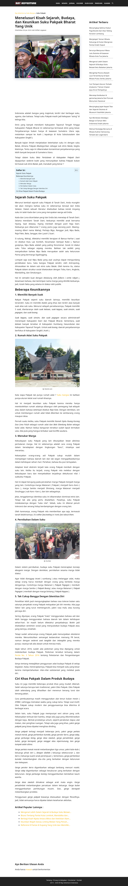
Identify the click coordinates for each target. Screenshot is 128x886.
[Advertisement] (47, 96)
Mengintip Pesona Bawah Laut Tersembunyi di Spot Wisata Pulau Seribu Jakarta (100, 76)
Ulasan (107, 3)
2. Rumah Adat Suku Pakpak (28, 181)
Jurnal (72, 3)
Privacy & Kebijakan (60, 880)
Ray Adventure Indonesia (69, 883)
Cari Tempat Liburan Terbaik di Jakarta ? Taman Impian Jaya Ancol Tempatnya (100, 87)
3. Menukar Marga (25, 183)
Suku (58, 3)
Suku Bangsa (30, 13)
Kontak (79, 880)
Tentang (49, 880)
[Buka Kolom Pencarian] (112, 3)
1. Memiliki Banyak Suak (27, 179)
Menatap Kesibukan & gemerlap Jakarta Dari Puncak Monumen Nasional (101, 98)
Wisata (64, 3)
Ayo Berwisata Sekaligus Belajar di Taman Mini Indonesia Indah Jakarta (98, 121)
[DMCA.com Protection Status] (99, 17)
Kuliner (79, 3)
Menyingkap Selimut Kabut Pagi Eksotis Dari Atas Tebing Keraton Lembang (100, 31)
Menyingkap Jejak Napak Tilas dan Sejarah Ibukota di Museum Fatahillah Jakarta (101, 109)
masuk (29, 869)
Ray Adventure (20, 13)
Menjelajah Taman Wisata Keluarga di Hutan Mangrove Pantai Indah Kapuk (100, 42)
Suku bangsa (63, 395)
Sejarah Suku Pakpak (23, 173)
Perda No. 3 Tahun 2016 (27, 655)
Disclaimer (72, 880)
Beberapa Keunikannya (24, 176)
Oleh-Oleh (89, 3)
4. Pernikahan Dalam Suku (27, 186)
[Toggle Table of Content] (75, 170)
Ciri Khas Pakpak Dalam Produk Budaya (30, 191)
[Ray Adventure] (26, 3)
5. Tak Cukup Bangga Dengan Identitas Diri (33, 188)
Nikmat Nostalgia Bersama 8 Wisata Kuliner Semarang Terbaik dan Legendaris (100, 132)
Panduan (98, 3)
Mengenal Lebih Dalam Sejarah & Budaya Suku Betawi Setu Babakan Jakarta (100, 64)
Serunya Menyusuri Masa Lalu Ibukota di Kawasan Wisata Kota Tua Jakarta (99, 53)
